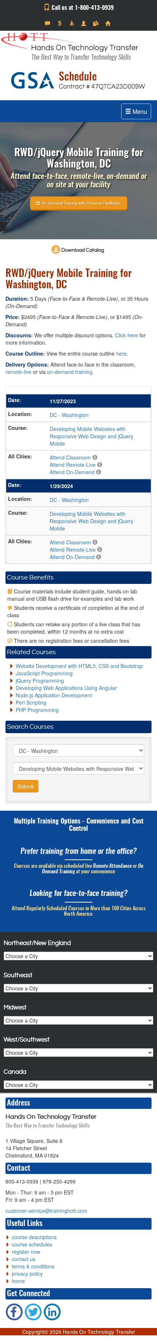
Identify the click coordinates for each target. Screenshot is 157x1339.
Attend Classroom (70, 457)
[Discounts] (60, 23)
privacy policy (27, 1273)
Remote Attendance (112, 866)
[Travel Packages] (72, 23)
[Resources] (96, 23)
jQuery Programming (40, 680)
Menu (139, 111)
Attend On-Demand (72, 472)
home (18, 1280)
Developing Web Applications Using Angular (66, 687)
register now (26, 1251)
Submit (26, 786)
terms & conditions (33, 1266)
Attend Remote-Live (73, 464)
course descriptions (34, 1237)
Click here (126, 335)
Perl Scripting (31, 702)
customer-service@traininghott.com (46, 1210)
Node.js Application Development (54, 695)
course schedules (32, 1244)
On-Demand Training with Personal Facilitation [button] (80, 202)
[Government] (84, 23)
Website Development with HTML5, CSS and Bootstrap (79, 666)
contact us (23, 1259)
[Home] (108, 23)
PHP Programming (37, 709)
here (121, 353)
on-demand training (69, 371)
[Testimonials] (48, 23)
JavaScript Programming (44, 673)
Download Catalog (82, 250)
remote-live (18, 371)
